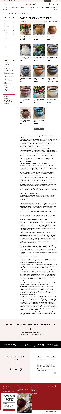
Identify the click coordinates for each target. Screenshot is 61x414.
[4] (56, 81)
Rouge (9, 34)
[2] (53, 81)
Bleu (9, 25)
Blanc (9, 23)
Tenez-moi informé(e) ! (9, 410)
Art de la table (8, 64)
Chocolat (9, 26)
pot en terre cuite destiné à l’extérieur (36, 165)
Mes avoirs (33, 389)
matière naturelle (43, 235)
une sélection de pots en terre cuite (40, 139)
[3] (55, 81)
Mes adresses (34, 390)
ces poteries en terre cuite (48, 155)
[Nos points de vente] (57, 4)
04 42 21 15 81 (55, 0)
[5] (57, 81)
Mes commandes (35, 387)
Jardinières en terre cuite (9, 76)
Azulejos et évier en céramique (7, 89)
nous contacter (47, 0)
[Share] (10, 369)
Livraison (19, 387)
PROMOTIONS (7, 103)
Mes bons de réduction (36, 395)
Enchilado (9, 28)
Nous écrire (24, 337)
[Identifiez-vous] (53, 4)
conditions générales (48, 368)
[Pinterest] (21, 369)
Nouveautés (7, 62)
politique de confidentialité (44, 370)
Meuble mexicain (8, 93)
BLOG (19, 0)
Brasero (6, 60)
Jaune (9, 30)
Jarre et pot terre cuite (7, 68)
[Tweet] (15, 369)
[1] (52, 81)
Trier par (45, 21)
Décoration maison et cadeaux (7, 97)
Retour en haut (39, 129)
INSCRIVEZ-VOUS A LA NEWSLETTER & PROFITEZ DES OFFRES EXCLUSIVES (9, 398)
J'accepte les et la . (46, 369)
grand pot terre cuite (35, 260)
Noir (9, 32)
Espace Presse (20, 392)
